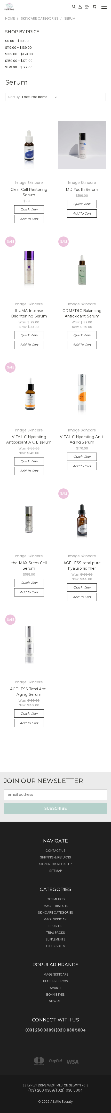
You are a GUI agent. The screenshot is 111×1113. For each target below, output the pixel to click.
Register (64, 864)
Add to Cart (29, 219)
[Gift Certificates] (86, 6)
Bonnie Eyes (55, 994)
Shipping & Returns (55, 857)
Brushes (55, 926)
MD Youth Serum (82, 189)
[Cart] (94, 6)
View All (55, 1001)
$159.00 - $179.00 (19, 60)
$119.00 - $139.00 (18, 47)
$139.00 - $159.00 (19, 54)
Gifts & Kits (55, 946)
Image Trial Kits (55, 906)
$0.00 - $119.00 (17, 40)
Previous (8, 1108)
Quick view (29, 209)
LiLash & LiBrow (55, 981)
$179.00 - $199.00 (19, 67)
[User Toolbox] (80, 6)
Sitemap (55, 871)
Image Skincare (55, 919)
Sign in (45, 864)
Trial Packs (55, 932)
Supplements (55, 939)
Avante (55, 988)
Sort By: (14, 96)
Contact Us (55, 850)
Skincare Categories (55, 912)
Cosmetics (55, 899)
